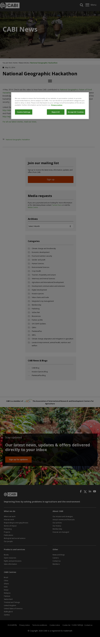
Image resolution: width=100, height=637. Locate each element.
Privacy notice (56, 105)
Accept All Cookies (76, 112)
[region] (50, 105)
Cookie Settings (23, 112)
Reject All (56, 112)
